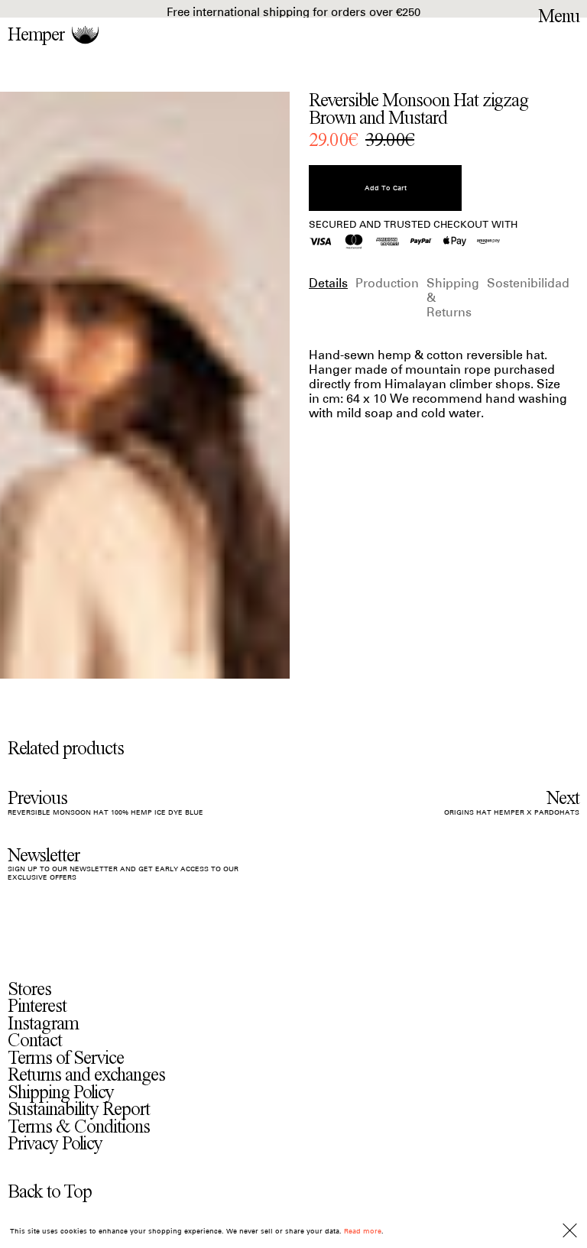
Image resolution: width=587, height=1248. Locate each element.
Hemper (36, 35)
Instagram (43, 1023)
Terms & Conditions (79, 1127)
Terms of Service (66, 1058)
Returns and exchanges (86, 1075)
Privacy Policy (55, 1143)
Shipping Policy (61, 1092)
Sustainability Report (79, 1109)
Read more (362, 1231)
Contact (35, 1040)
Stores (29, 989)
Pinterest (37, 1006)
